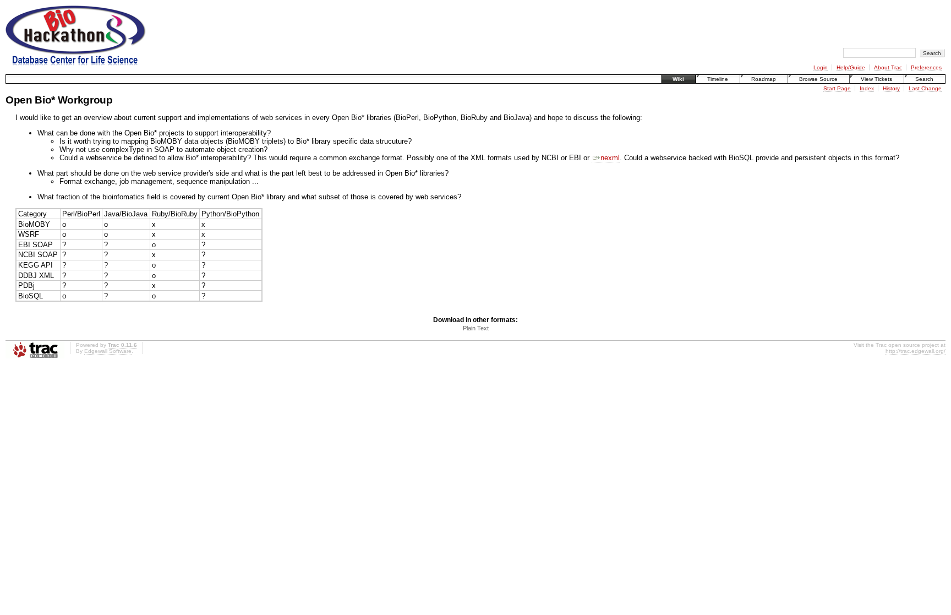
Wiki (678, 79)
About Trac (888, 67)
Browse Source (818, 79)
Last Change (925, 88)
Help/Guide (851, 67)
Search (924, 79)
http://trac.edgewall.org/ (915, 351)
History (891, 88)
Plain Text (476, 328)
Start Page (837, 88)
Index (867, 88)
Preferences (926, 67)
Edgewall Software (108, 351)
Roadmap (763, 79)
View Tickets (876, 79)
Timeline (717, 79)
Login (820, 67)
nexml (610, 158)
